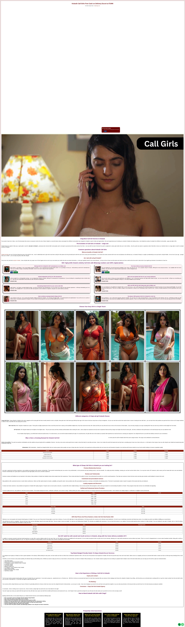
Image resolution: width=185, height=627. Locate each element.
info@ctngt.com (97, 5)
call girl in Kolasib (16, 260)
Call (11, 272)
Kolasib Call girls (4, 254)
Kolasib (105, 131)
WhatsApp (15, 272)
